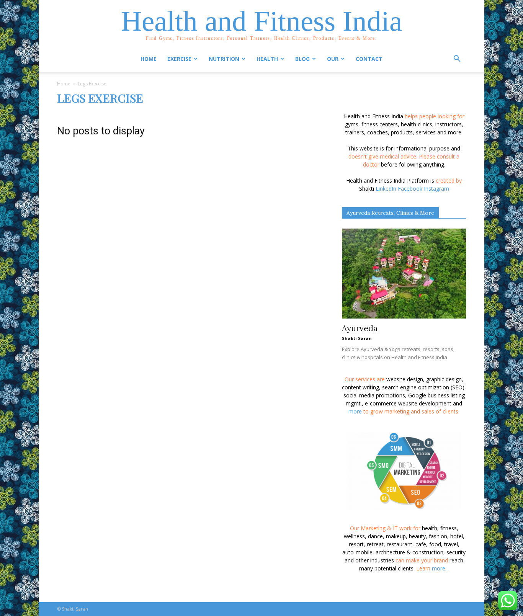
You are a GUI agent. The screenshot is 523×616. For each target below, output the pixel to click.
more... (440, 568)
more (355, 411)
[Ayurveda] (404, 274)
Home (149, 58)
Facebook (410, 188)
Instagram (436, 188)
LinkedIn (386, 188)
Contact (369, 58)
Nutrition (224, 58)
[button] (457, 59)
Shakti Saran (357, 338)
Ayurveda (360, 328)
